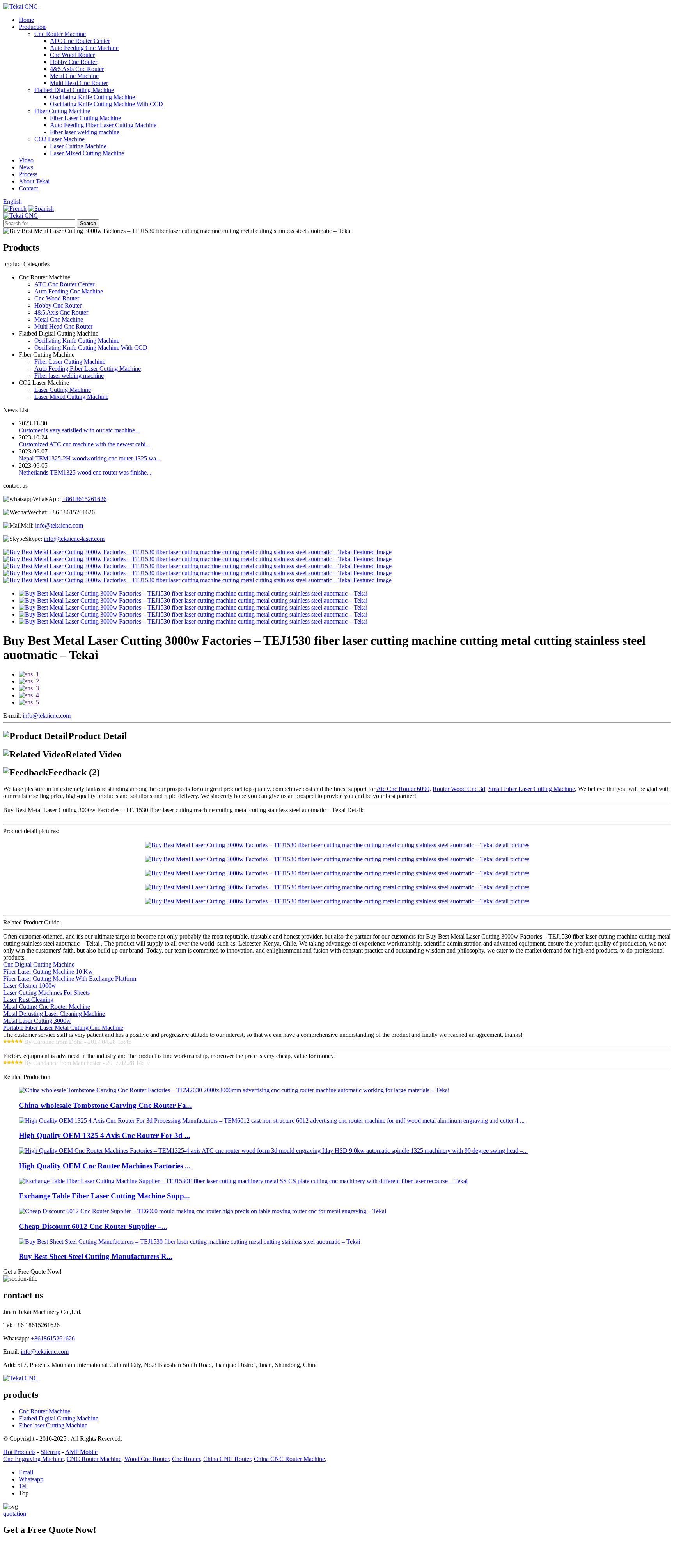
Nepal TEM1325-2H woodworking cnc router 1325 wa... (90, 458)
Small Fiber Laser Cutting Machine (531, 789)
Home (26, 19)
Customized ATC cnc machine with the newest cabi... (84, 444)
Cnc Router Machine (60, 33)
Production (32, 26)
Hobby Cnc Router (73, 62)
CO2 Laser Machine (59, 139)
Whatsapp (31, 1479)
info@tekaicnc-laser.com (74, 538)
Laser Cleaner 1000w (29, 985)
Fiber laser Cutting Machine (53, 1425)
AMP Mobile (81, 1452)
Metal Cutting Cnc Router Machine (46, 1006)
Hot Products (19, 1452)
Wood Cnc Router (146, 1459)
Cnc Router (186, 1459)
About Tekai (34, 181)
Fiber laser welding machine (84, 132)
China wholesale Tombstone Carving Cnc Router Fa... (105, 1105)
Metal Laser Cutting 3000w (37, 1020)
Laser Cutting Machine (78, 146)
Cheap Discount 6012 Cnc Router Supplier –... (93, 1226)
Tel (23, 1486)
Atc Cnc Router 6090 (402, 789)
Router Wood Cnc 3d (459, 789)
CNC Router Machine (94, 1459)
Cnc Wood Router (72, 55)
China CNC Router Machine (289, 1459)
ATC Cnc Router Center (80, 40)
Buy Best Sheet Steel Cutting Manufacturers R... (95, 1256)
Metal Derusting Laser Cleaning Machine (54, 1013)
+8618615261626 (84, 499)
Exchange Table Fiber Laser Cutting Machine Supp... (104, 1196)
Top (23, 1493)
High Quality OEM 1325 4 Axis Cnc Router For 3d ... (104, 1135)
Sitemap (50, 1452)
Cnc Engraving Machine (33, 1459)
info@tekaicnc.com (59, 525)
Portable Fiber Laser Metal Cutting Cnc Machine (63, 1027)
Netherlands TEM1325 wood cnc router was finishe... (85, 472)
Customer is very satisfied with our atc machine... (79, 430)
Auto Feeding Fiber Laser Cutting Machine (103, 125)
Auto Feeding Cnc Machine (84, 47)
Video (26, 160)
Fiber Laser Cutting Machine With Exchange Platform (69, 978)
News (26, 167)
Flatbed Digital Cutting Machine (74, 90)
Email (26, 1472)
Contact (28, 188)
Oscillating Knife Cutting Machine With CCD (106, 104)
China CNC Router (227, 1459)
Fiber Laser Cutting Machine (85, 118)
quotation (14, 1513)
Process (28, 174)
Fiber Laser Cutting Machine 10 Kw (48, 971)
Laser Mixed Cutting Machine (87, 153)
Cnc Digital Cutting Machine (38, 964)
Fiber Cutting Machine (62, 111)
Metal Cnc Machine (74, 76)
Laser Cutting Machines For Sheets (46, 992)
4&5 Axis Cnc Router (77, 69)
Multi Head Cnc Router (79, 83)
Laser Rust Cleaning (28, 999)
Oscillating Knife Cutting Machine (92, 97)
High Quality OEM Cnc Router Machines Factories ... (105, 1166)
